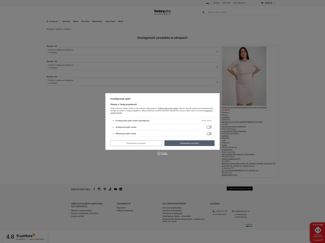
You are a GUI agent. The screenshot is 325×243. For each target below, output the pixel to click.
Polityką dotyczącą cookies (168, 108)
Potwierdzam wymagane (136, 143)
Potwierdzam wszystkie (189, 143)
